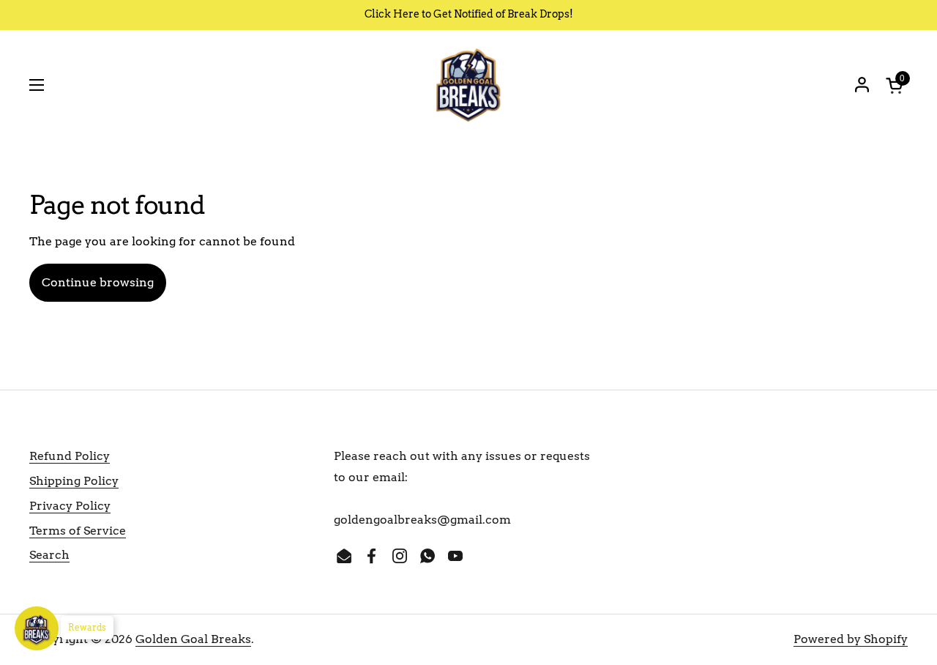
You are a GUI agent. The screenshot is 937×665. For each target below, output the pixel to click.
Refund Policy (69, 456)
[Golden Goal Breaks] (468, 85)
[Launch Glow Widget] (37, 628)
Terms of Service (77, 531)
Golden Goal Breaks (193, 639)
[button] (897, 85)
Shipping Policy (74, 481)
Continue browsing (98, 282)
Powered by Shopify (851, 639)
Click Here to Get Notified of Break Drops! (469, 14)
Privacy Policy (70, 506)
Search (49, 555)
